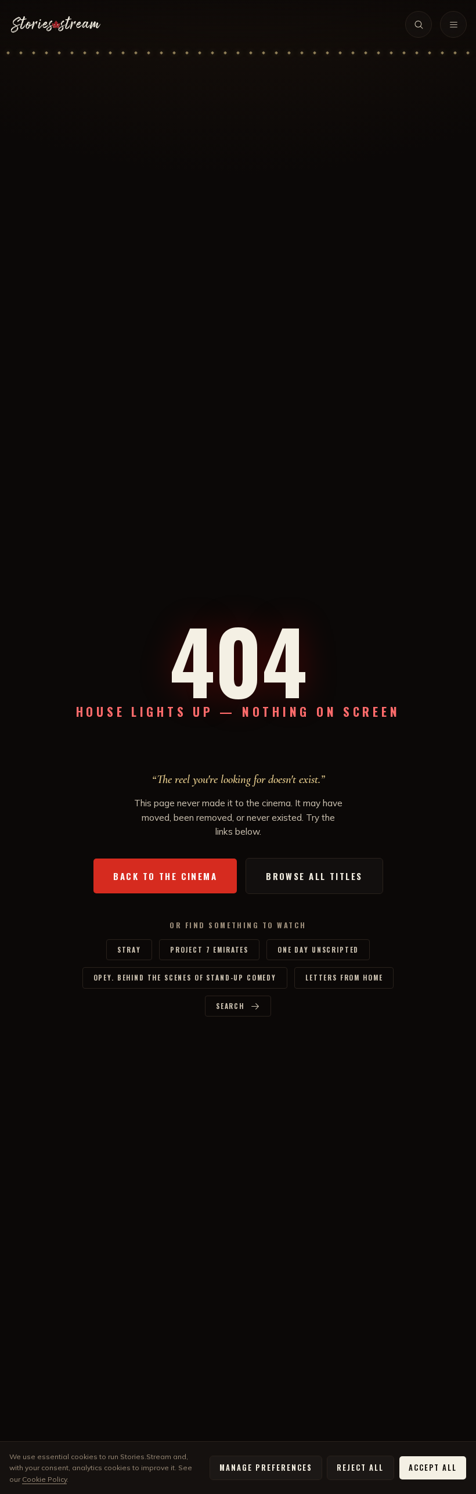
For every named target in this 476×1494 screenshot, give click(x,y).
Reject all (360, 1467)
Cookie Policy (44, 1479)
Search (230, 1006)
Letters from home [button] (344, 977)
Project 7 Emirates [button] (209, 949)
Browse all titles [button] (314, 876)
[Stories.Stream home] (55, 24)
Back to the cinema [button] (165, 876)
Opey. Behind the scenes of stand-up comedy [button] (184, 977)
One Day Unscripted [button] (318, 949)
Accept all (433, 1467)
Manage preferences (265, 1467)
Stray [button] (129, 949)
